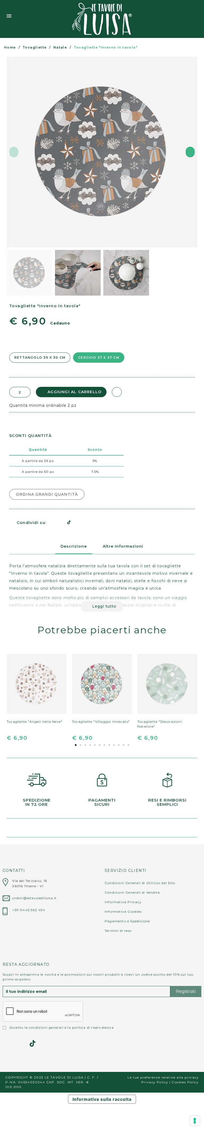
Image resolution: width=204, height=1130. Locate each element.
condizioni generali (46, 1027)
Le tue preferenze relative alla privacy (163, 1077)
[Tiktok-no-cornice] (32, 1043)
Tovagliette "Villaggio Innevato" (101, 722)
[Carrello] (195, 19)
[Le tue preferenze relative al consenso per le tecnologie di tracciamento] (195, 1121)
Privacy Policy (154, 1082)
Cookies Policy (185, 1082)
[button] (13, 152)
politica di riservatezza (93, 1027)
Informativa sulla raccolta (102, 1099)
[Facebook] (50, 522)
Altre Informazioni (123, 546)
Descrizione (74, 546)
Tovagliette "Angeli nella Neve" (34, 722)
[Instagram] (6, 1043)
